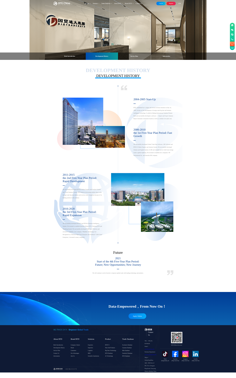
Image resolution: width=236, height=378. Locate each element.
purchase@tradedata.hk (150, 354)
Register (171, 3)
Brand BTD (128, 3)
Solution (95, 3)
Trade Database (105, 3)
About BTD (117, 3)
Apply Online (137, 316)
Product (87, 3)
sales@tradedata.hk (149, 349)
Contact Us (139, 3)
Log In (161, 3)
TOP (232, 48)
